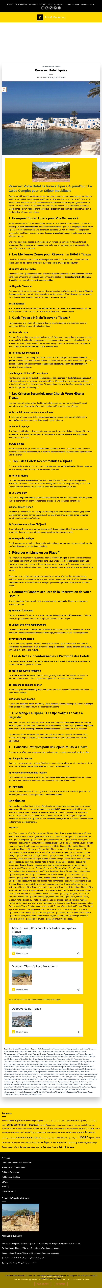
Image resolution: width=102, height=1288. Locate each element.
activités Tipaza (52, 1049)
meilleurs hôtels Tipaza (51, 1074)
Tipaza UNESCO (26, 1143)
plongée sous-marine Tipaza (10, 1132)
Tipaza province (16, 1143)
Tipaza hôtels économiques (68, 1084)
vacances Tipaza (35, 1092)
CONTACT (42, 4)
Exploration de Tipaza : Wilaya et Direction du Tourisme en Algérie (30, 1248)
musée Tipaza (86, 1125)
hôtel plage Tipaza (19, 1064)
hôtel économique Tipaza (35, 1061)
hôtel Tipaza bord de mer (34, 1067)
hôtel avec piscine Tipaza (16, 1059)
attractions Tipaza (65, 1049)
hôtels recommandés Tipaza (53, 1072)
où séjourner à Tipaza (67, 1074)
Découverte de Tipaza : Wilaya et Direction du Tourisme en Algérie (30, 1253)
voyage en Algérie (82, 1142)
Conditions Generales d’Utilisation (16, 1163)
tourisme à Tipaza (46, 1089)
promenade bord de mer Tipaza (59, 1077)
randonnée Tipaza (28, 1132)
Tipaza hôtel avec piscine (23, 1084)
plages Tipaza (31, 1077)
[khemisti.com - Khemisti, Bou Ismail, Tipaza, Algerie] (51, 17)
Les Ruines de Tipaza (87, 4)
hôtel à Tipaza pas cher (75, 1056)
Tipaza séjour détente (52, 1087)
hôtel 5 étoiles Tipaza (32, 1056)
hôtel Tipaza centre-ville (65, 1067)
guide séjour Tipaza (44, 1054)
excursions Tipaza (61, 1121)
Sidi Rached (34, 1082)
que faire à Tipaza (76, 1077)
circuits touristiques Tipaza (32, 1121)
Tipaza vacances (21, 1089)
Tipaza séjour (40, 1087)
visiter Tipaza (55, 1092)
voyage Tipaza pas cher (16, 1094)
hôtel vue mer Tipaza (74, 1069)
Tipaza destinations (80, 1082)
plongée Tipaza (42, 1077)
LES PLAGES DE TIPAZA (72, 4)
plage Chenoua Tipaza (83, 1074)
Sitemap (5, 1186)
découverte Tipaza (49, 1121)
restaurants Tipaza (69, 1079)
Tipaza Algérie (57, 1082)
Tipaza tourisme (85, 1087)
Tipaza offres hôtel (15, 1087)
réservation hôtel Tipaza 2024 (36, 1079)
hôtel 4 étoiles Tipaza (16, 1056)
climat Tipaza (19, 1051)
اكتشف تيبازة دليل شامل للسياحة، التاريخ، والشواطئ (23, 1258)
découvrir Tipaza (64, 1051)
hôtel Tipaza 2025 (71, 1064)
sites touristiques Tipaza (48, 1138)
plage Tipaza (95, 1128)
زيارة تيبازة (35, 1147)
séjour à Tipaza (72, 1138)
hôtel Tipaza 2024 (59, 1064)
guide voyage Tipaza (76, 1054)
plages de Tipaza (59, 1128)
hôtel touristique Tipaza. (58, 1069)
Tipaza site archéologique (70, 1087)
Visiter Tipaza (58, 4)
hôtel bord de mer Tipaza (34, 1059)
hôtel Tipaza (48, 1064)
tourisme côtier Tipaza (60, 1089)
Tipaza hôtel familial (39, 1084)
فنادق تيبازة (13, 1147)
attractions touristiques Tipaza (82, 1049)
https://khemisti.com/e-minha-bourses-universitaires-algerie (35, 999)
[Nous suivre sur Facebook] (43, 8)
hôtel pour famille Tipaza (34, 1064)
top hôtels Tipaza (33, 1089)
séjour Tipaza (25, 1082)
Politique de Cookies (11, 1177)
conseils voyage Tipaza (50, 1051)
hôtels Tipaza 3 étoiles (71, 1072)
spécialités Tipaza (45, 1082)
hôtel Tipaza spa (22, 1069)
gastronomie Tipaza (16, 1054)
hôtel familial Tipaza (52, 1061)
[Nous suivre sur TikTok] (51, 8)
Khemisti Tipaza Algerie (51, 67)
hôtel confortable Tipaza (17, 1061)
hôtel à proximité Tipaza (48, 1056)
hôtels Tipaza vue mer (35, 1074)
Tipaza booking (68, 1082)
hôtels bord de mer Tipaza (18, 1072)
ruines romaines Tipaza (84, 1079)
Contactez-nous (9, 1191)
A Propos (6, 1158)
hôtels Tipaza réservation (18, 1074)
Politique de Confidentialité (13, 1167)
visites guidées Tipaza (63, 1142)
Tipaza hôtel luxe (52, 1084)
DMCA (4, 1182)
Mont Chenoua (75, 1125)
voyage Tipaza (77, 1092)
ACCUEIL (10, 4)
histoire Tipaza (56, 1125)
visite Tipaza (45, 1092)
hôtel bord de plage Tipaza (52, 1059)
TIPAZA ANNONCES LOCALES (26, 4)
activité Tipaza (42, 1049)
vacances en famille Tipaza (19, 1092)
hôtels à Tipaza (66, 1125)
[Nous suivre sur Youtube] (59, 8)
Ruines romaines (58, 1132)
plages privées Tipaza (18, 1077)
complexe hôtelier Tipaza (32, 1051)
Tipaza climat (6, 1143)
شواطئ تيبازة (24, 1147)
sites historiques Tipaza (28, 1137)
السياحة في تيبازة (65, 1146)
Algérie (18, 1120)
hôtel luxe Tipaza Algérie (80, 1061)
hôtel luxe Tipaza (65, 1061)
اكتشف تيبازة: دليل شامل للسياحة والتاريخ (19, 1262)
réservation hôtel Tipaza (17, 1079)
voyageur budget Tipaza (33, 1094)
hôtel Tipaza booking (18, 1067)
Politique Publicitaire (11, 1172)
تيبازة (43, 1146)
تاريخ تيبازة (51, 1147)
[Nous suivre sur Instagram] (47, 8)
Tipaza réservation (28, 1087)
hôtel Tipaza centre (50, 1067)
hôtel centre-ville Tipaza (70, 1059)
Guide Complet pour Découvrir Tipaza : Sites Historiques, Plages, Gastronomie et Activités (41, 1243)
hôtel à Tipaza (62, 1056)
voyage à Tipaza (66, 1092)
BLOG (50, 4)
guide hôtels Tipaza (30, 1054)
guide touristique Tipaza (60, 1054)
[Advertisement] (51, 41)
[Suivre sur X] (55, 8)
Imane (63, 77)
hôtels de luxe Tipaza (35, 1072)
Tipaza (12, 230)
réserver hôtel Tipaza (55, 1079)
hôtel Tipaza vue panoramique (39, 1069)
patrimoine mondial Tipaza (24, 1128)
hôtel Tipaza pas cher (81, 1067)
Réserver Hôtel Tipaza (51, 70)
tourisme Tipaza (74, 1089)
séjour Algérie (15, 1082)
